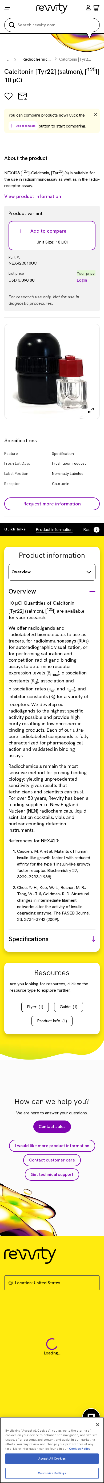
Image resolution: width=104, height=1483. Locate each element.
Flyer (35, 1007)
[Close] (97, 1425)
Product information (54, 529)
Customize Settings (52, 1473)
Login (82, 280)
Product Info (52, 1021)
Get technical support (52, 1174)
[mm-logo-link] (52, 8)
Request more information (52, 504)
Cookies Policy (79, 1449)
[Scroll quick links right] (93, 529)
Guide (68, 1007)
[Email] (22, 100)
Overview (21, 572)
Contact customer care (52, 1160)
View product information (32, 196)
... (8, 59)
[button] (88, 8)
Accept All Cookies (52, 1458)
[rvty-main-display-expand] (91, 410)
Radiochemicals (37, 59)
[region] (52, 1450)
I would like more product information (52, 1145)
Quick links (15, 529)
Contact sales (52, 1126)
